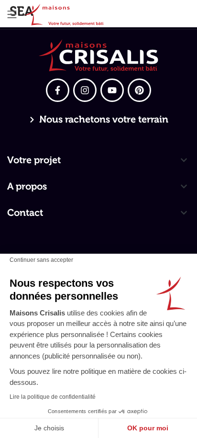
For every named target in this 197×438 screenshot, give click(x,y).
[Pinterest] (139, 90)
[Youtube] (112, 90)
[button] (12, 14)
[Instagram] (85, 90)
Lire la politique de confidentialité (53, 396)
